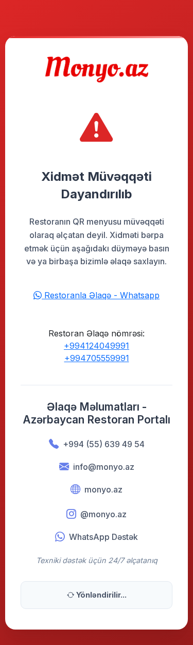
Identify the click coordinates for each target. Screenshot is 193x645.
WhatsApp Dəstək (103, 537)
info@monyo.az (103, 467)
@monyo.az (103, 514)
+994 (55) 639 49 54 (104, 444)
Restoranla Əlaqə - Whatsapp (101, 295)
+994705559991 (96, 358)
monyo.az (103, 489)
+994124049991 (96, 346)
